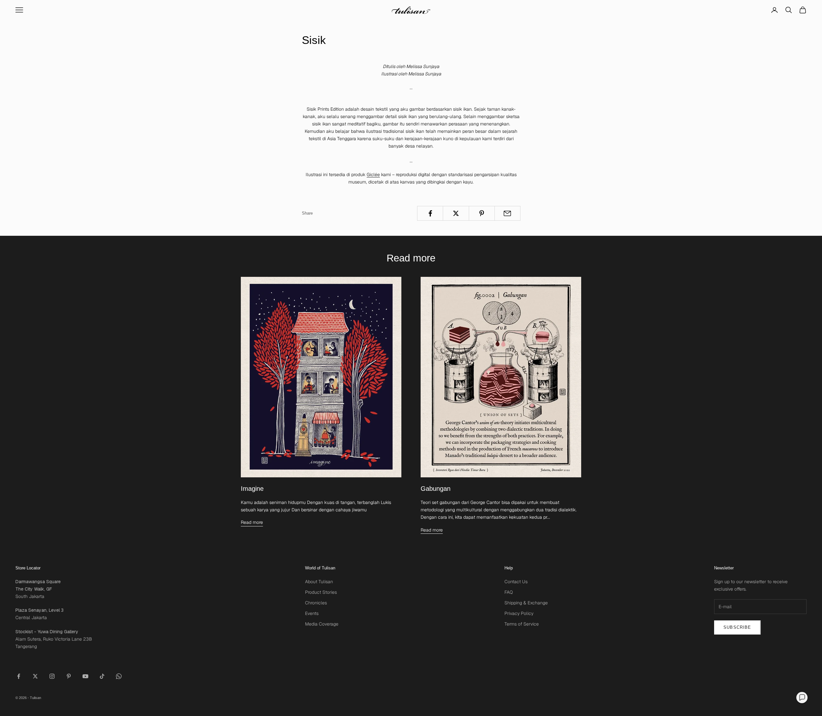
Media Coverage (321, 624)
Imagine (252, 488)
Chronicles (316, 603)
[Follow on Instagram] (52, 676)
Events (312, 613)
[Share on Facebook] (430, 213)
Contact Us (516, 581)
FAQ (508, 592)
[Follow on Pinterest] (69, 676)
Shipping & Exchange (526, 603)
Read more (252, 522)
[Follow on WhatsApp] (119, 676)
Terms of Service (521, 624)
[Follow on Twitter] (35, 676)
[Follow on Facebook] (18, 676)
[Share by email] (507, 213)
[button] (802, 697)
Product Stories (321, 592)
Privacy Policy (518, 613)
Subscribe (737, 627)
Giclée (373, 174)
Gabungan (435, 488)
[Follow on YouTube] (85, 676)
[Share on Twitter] (455, 213)
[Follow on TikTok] (102, 676)
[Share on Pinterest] (481, 213)
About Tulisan (319, 581)
